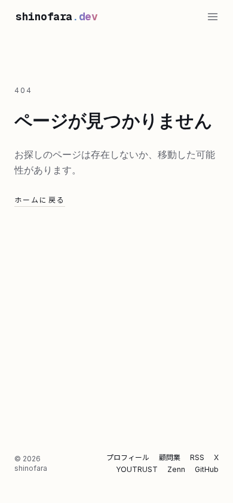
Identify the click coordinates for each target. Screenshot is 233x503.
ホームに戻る (39, 199)
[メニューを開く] (213, 17)
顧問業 (169, 457)
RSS (197, 457)
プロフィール (127, 457)
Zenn (176, 469)
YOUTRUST (137, 469)
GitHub (207, 469)
